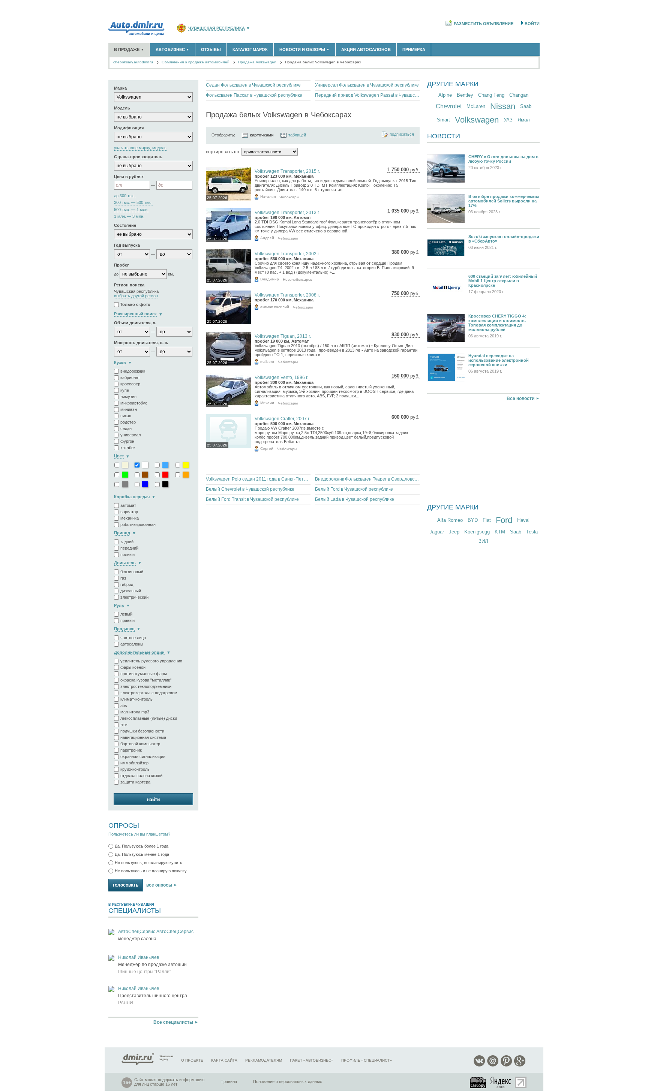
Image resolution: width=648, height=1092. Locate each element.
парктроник (131, 750)
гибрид (126, 584)
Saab (525, 106)
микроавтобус (133, 403)
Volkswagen (477, 119)
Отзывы (211, 49)
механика (129, 518)
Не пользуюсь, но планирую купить (148, 862)
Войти (532, 23)
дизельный (130, 591)
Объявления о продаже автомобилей (196, 62)
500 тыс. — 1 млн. (131, 210)
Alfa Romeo (450, 520)
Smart (443, 120)
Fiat (487, 520)
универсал (130, 435)
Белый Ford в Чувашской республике (354, 489)
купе (124, 390)
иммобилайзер (134, 763)
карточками (262, 135)
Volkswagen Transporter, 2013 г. (287, 212)
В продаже (129, 49)
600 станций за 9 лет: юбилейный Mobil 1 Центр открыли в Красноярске (502, 281)
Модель (122, 108)
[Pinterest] (506, 1065)
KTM (500, 532)
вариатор (129, 511)
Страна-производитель (138, 156)
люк (124, 724)
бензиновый (131, 571)
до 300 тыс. (125, 196)
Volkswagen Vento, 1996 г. (281, 377)
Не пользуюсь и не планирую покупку (151, 871)
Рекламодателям (263, 1060)
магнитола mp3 (134, 712)
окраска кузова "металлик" (145, 680)
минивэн (128, 409)
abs (123, 705)
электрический (134, 597)
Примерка (413, 49)
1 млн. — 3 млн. (129, 216)
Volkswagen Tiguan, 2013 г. (283, 336)
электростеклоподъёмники (145, 686)
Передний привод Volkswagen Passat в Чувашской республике (367, 95)
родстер (128, 422)
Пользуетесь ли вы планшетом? (139, 834)
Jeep (454, 532)
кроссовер (130, 384)
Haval (523, 520)
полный (127, 554)
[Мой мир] (493, 1065)
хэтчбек (127, 447)
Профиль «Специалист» (366, 1060)
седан (126, 428)
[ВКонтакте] (479, 1065)
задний (127, 541)
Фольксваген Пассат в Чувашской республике (254, 95)
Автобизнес (172, 49)
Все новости (520, 398)
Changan (518, 95)
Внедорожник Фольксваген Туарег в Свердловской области (367, 479)
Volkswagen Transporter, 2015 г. (287, 171)
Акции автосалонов (366, 49)
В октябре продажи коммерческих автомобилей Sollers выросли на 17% (503, 201)
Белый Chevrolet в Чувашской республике (250, 489)
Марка (120, 88)
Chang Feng (491, 95)
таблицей (297, 135)
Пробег (121, 265)
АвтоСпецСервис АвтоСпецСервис (156, 931)
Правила (228, 1081)
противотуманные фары (143, 673)
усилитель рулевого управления (151, 661)
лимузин (128, 396)
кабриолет (130, 377)
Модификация (129, 128)
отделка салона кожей (141, 775)
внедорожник (132, 371)
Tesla (532, 532)
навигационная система (143, 737)
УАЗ (508, 120)
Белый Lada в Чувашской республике (354, 499)
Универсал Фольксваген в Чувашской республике (367, 85)
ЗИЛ (483, 541)
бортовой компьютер (140, 743)
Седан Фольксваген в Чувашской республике (253, 85)
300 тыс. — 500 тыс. (133, 203)
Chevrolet (449, 106)
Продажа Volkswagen (257, 62)
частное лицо (133, 637)
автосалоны (131, 644)
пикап (125, 415)
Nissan (502, 106)
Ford (504, 520)
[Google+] (519, 1065)
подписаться (402, 134)
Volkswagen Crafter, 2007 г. (282, 418)
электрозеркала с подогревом (148, 693)
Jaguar (436, 532)
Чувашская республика (216, 28)
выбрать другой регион (136, 296)
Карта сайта (224, 1060)
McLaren (475, 106)
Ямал (524, 120)
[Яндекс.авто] (501, 1082)
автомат (128, 505)
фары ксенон (133, 667)
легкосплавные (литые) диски (148, 718)
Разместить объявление (483, 23)
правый (127, 620)
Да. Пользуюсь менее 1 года (142, 854)
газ (123, 578)
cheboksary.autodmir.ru (133, 62)
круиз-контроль (135, 769)
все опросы (159, 885)
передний (129, 548)
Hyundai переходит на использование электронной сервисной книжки (498, 360)
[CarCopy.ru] (478, 1082)
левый (126, 614)
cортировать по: (223, 151)
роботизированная (138, 524)
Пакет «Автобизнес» (311, 1060)
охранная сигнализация (142, 756)
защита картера (135, 782)
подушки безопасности (142, 731)
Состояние (125, 225)
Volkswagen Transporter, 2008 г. (287, 295)
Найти (153, 799)
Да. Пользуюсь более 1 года (141, 846)
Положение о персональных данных (287, 1081)
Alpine (445, 95)
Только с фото (135, 305)
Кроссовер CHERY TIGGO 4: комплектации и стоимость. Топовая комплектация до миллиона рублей (497, 323)
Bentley (465, 95)
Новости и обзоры (304, 49)
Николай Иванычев (138, 957)
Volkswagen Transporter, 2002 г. (287, 253)
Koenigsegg (477, 532)
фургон (127, 441)
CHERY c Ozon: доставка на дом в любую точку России (503, 158)
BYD (473, 520)
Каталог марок (250, 49)
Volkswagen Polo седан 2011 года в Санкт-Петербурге (258, 479)
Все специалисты (173, 1022)
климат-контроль (136, 699)
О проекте (192, 1060)
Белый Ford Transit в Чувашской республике (252, 499)
